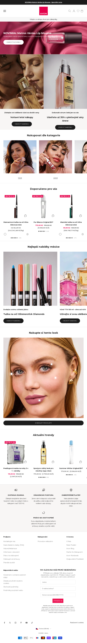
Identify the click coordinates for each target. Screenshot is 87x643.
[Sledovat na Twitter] (10, 623)
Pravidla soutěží (9, 563)
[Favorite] (78, 11)
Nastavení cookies (77, 623)
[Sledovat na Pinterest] (21, 623)
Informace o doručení (11, 552)
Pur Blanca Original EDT (43, 222)
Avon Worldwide (72, 556)
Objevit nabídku (22, 124)
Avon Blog (70, 549)
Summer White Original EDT (71, 468)
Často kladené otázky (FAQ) (13, 545)
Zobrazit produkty (43, 423)
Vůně (20, 178)
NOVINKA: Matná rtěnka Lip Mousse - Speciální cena (43, 2)
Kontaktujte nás (9, 541)
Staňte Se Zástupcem (74, 552)
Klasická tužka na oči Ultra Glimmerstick (71, 223)
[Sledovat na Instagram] (15, 623)
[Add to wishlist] (25, 196)
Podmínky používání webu (13, 590)
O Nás (68, 541)
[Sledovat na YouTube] (26, 623)
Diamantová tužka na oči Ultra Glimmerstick (16, 223)
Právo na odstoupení (11, 556)
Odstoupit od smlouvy (11, 559)
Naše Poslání (71, 545)
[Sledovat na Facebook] (4, 623)
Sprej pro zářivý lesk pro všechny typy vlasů (43, 469)
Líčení (55, 178)
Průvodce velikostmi (45, 541)
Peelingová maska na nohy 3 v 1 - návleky (15, 469)
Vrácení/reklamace (10, 549)
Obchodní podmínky (10, 587)
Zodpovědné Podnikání (75, 559)
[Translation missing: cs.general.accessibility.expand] (27, 234)
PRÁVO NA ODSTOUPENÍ (43, 518)
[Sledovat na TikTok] (32, 623)
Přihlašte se (58, 601)
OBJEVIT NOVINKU (13, 42)
